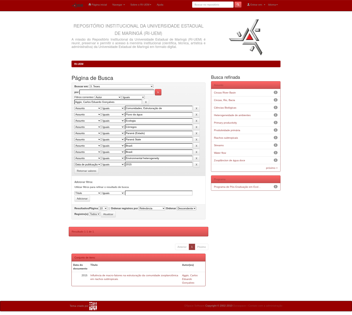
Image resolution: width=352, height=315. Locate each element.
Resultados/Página (86, 208)
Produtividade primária (227, 130)
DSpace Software (194, 305)
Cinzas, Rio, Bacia (224, 100)
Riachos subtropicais (226, 137)
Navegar (117, 4)
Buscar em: (81, 86)
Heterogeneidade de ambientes (232, 115)
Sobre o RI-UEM (139, 4)
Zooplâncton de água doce (229, 160)
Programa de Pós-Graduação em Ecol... (237, 186)
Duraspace (239, 305)
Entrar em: (256, 4)
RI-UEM (78, 63)
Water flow (220, 152)
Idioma (272, 4)
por (76, 92)
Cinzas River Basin (225, 92)
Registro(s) (81, 214)
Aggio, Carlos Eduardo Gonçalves (190, 279)
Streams (219, 145)
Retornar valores (86, 170)
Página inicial (99, 4)
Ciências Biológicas (225, 107)
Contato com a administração (265, 305)
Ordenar (171, 208)
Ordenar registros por (124, 208)
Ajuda (160, 4)
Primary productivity (225, 122)
